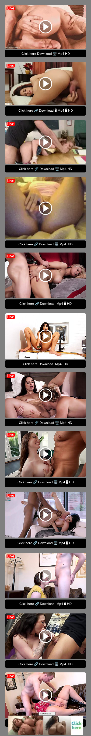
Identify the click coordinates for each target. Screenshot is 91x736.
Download (46, 713)
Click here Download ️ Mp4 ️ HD (45, 364)
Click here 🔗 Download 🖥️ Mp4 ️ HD (45, 244)
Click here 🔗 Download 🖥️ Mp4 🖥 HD (46, 482)
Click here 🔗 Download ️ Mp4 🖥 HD (45, 303)
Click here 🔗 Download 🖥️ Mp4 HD (45, 169)
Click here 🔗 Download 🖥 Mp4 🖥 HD (45, 110)
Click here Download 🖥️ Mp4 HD (45, 53)
